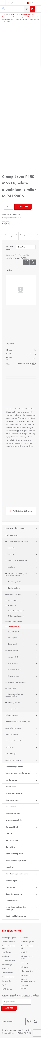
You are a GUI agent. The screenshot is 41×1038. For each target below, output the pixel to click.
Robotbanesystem (13, 894)
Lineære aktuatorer (14, 793)
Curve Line (10, 847)
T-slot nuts (11, 554)
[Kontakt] (27, 9)
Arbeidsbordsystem (12, 715)
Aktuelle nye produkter (13, 760)
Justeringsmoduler (14, 820)
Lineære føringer (13, 676)
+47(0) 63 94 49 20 (23, 1033)
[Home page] (10, 9)
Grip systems (12, 600)
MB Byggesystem (11, 535)
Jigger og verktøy (14, 702)
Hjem (4, 14)
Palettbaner (10, 887)
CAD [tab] (5, 235)
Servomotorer (11, 900)
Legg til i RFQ (23, 206)
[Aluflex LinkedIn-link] (35, 1021)
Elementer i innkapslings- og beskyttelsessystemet (16, 574)
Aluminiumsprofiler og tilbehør (18, 541)
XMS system (9, 747)
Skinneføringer (12, 800)
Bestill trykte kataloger (16, 916)
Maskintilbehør (13, 663)
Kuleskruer (10, 806)
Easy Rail (9, 867)
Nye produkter (13, 709)
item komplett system (23, 14)
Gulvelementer (13, 650)
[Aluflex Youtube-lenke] (29, 1021)
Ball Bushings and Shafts (16, 874)
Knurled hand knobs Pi (16, 611)
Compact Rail (11, 827)
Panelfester (11, 567)
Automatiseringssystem (13, 728)
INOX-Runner (11, 840)
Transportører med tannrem (18, 773)
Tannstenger (11, 880)
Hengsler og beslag (14, 581)
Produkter (10, 14)
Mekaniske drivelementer (17, 682)
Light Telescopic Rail (14, 853)
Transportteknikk (13, 657)
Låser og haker (13, 637)
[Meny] (38, 9)
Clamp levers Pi (32, 17)
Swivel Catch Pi (13, 632)
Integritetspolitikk (8, 1021)
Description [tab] (24, 235)
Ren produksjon (10, 753)
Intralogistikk (12, 688)
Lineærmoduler (12, 813)
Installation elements (15, 669)
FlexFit (8, 833)
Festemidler (11, 548)
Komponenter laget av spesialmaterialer (14, 695)
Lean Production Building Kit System (17, 721)
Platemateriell (12, 644)
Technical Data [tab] (14, 236)
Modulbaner (11, 780)
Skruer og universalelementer (18, 560)
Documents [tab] (34, 235)
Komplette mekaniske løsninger (15, 908)
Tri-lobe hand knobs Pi (16, 616)
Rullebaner (10, 786)
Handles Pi (12, 605)
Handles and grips (19, 17)
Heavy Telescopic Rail (15, 860)
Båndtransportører (11, 734)
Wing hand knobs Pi (15, 621)
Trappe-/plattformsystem (14, 741)
